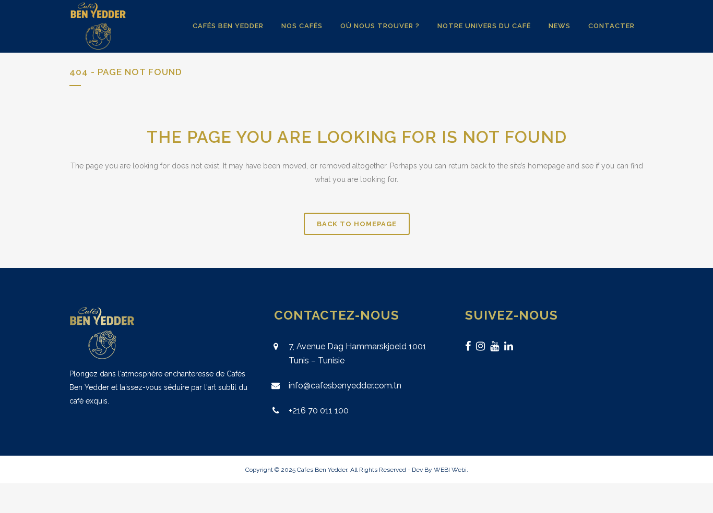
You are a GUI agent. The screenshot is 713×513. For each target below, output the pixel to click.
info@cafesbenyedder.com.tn (345, 385)
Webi (459, 469)
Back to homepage (357, 224)
